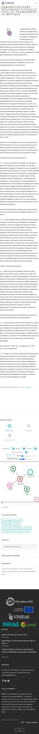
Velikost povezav (13, 459)
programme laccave (11, 524)
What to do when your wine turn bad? (14, 635)
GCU (22, 722)
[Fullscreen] (10, 455)
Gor (19, 730)
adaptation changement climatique (16, 528)
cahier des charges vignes (18, 531)
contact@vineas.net (9, 675)
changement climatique (12, 520)
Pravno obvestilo (31, 722)
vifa (4, 531)
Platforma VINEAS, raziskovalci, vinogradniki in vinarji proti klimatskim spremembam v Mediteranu (19, 650)
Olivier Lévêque (25, 387)
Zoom (19, 456)
